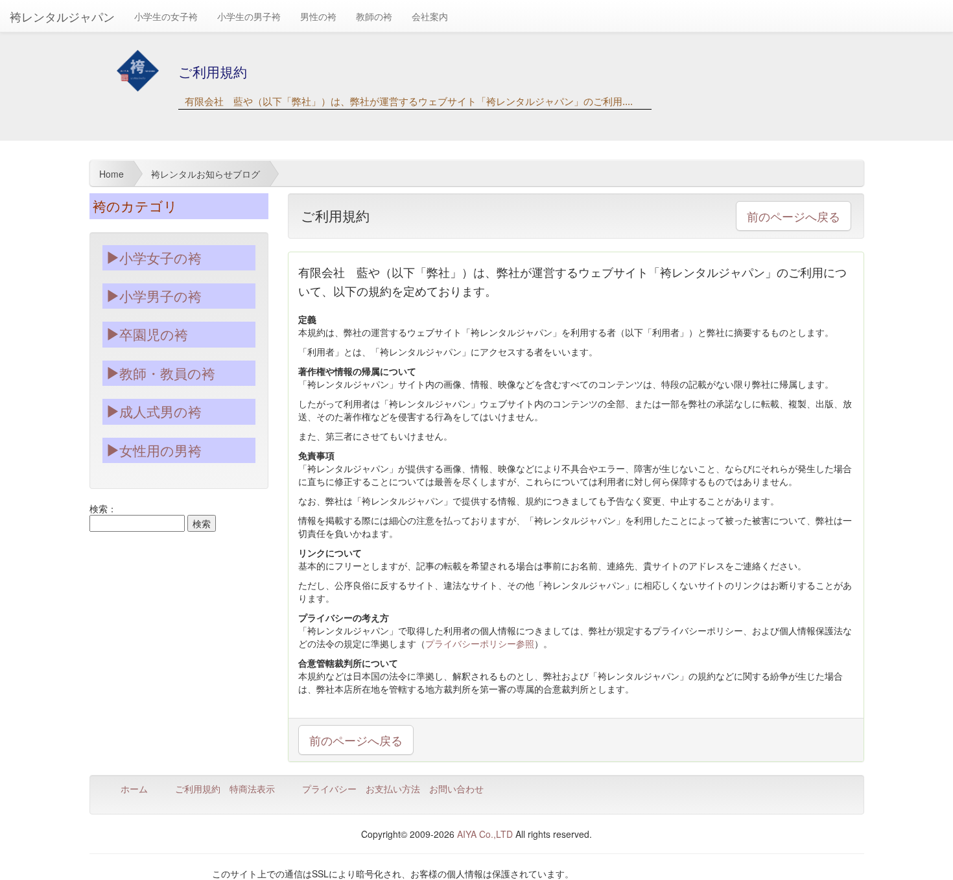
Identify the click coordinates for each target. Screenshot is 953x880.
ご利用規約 (197, 788)
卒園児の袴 (153, 334)
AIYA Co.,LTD (485, 833)
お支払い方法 (393, 788)
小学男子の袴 (160, 295)
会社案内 (430, 16)
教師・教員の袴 (167, 373)
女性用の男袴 (160, 450)
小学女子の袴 (160, 257)
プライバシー (329, 788)
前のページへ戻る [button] (793, 216)
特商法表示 (252, 788)
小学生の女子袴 (166, 16)
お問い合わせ (456, 788)
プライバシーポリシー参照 (479, 643)
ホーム (134, 788)
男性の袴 (318, 16)
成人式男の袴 (160, 411)
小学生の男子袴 (249, 16)
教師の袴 (374, 16)
